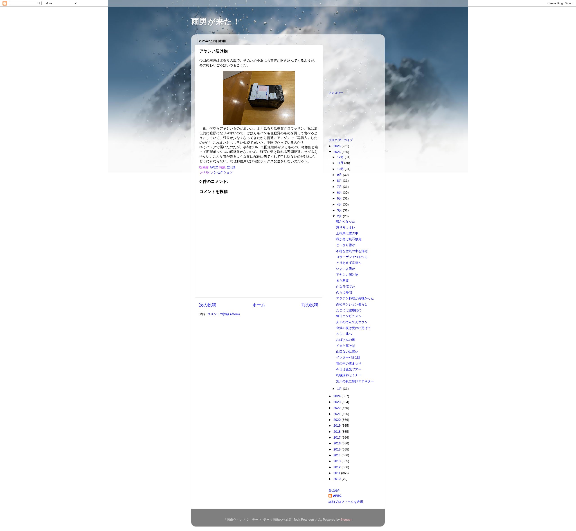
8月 (340, 180)
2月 (340, 216)
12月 (341, 157)
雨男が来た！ (215, 21)
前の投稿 (309, 304)
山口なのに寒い (347, 351)
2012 (337, 467)
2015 (337, 449)
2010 (337, 479)
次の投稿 (207, 304)
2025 (337, 152)
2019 (337, 425)
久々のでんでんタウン (352, 322)
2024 (337, 396)
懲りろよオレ (345, 227)
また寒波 (342, 280)
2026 (337, 146)
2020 (337, 419)
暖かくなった (345, 221)
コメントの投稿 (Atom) (223, 314)
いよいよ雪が (345, 269)
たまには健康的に (348, 310)
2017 (337, 437)
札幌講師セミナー (348, 375)
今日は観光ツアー (348, 369)
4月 (340, 204)
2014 (337, 455)
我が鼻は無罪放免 (348, 239)
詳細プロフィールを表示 (345, 502)
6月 (340, 192)
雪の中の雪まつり (348, 363)
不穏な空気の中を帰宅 (352, 251)
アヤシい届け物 (347, 274)
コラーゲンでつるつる (352, 257)
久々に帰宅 (344, 292)
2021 (337, 414)
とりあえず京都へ (348, 262)
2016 (337, 443)
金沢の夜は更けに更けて (353, 328)
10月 (341, 169)
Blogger (346, 519)
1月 (340, 388)
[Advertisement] (351, 60)
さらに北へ (344, 334)
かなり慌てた (345, 286)
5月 (340, 198)
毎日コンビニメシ (348, 316)
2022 (337, 408)
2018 (337, 431)
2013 (337, 461)
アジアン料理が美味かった (355, 298)
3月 (340, 210)
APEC (337, 495)
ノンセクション (222, 172)
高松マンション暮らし (352, 304)
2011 (337, 473)
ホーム (258, 304)
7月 (340, 186)
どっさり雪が (345, 245)
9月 (340, 175)
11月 (340, 163)
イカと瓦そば (345, 345)
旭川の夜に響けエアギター (355, 381)
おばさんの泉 (345, 339)
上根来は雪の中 (347, 233)
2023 (337, 402)
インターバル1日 (348, 357)
